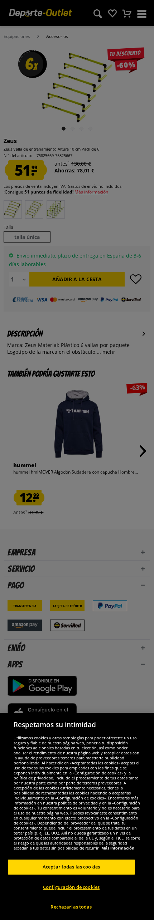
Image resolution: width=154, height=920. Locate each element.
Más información (117, 848)
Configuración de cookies (71, 887)
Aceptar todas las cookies (71, 866)
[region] (77, 816)
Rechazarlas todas (71, 907)
